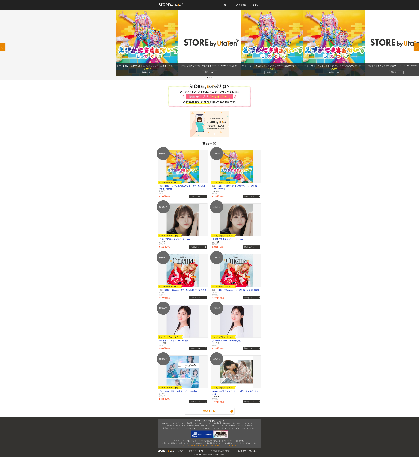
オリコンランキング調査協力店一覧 (195, 445)
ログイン (256, 5)
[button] (207, 77)
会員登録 (242, 5)
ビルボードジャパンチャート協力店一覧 (222, 445)
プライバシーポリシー (197, 451)
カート (229, 5)
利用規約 (180, 451)
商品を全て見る (209, 411)
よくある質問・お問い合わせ (246, 451)
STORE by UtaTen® (171, 5)
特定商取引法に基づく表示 (220, 451)
